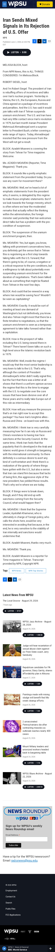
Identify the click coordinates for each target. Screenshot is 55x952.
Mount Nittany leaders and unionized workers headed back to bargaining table (36, 749)
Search (9, 903)
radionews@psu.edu (24, 860)
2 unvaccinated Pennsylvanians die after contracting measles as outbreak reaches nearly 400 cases (36, 727)
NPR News (16, 571)
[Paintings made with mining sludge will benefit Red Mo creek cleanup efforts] (12, 699)
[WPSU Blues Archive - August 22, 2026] (12, 778)
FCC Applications (13, 915)
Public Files (10, 909)
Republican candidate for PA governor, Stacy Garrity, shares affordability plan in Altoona (37, 670)
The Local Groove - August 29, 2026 (20, 600)
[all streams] (51, 948)
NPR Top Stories (36, 571)
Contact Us (10, 897)
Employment (11, 891)
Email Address (13, 835)
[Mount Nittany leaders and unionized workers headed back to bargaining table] (12, 751)
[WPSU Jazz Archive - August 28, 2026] (12, 626)
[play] (4, 948)
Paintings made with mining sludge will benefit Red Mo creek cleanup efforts (36, 697)
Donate (46, 4)
